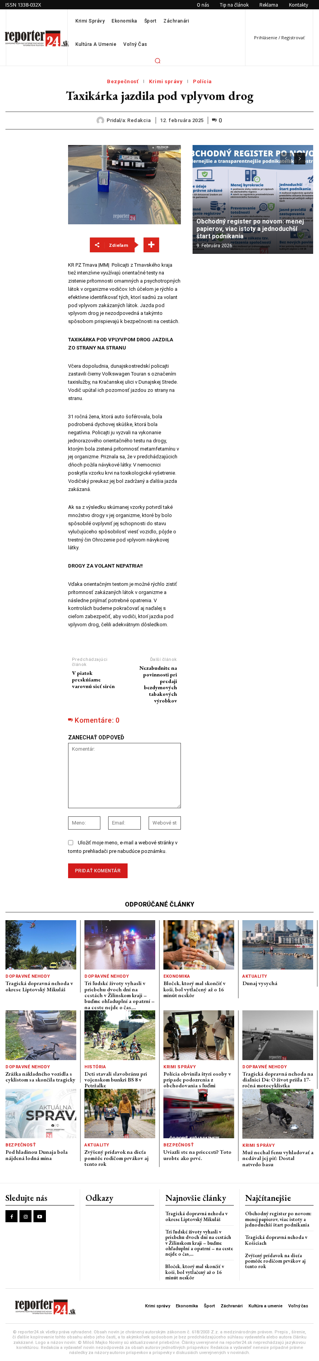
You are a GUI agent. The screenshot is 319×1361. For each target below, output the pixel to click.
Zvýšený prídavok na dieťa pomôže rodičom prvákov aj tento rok (116, 1157)
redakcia (139, 120)
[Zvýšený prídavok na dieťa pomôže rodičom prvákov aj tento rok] (119, 1113)
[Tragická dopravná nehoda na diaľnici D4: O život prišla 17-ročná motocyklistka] (277, 1035)
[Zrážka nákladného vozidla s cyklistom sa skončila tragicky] (40, 1035)
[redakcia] (101, 120)
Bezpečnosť (122, 81)
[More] (151, 245)
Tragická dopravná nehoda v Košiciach (276, 1240)
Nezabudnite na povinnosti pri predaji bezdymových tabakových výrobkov (158, 684)
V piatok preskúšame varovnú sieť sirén (93, 679)
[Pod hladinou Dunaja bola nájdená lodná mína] (40, 1113)
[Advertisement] (31, 261)
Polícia (202, 81)
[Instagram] (25, 1216)
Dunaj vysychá (259, 983)
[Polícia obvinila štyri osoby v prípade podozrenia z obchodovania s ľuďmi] (198, 1035)
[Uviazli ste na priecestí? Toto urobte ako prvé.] (198, 1113)
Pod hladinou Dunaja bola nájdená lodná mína (36, 1154)
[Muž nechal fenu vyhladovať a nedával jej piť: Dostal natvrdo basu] (278, 1114)
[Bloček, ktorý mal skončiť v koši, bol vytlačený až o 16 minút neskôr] (198, 945)
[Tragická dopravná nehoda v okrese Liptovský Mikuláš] (40, 945)
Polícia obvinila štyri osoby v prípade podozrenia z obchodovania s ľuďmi (197, 1079)
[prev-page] (285, 158)
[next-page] (299, 158)
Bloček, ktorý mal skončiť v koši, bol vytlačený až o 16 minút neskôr (194, 989)
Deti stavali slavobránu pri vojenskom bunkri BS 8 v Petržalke (115, 1079)
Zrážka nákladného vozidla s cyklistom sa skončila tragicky (40, 1076)
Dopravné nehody (27, 976)
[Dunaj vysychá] (277, 945)
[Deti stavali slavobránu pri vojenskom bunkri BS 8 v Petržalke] (119, 1035)
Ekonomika (176, 976)
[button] (157, 61)
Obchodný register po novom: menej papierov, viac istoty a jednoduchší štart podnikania (250, 229)
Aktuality (254, 976)
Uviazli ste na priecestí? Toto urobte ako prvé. (197, 1154)
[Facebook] (11, 1216)
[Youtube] (39, 1216)
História (95, 1067)
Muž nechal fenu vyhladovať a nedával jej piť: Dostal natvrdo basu (278, 1158)
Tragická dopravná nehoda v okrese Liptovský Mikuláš (39, 986)
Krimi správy (165, 81)
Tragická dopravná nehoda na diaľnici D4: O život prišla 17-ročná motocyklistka (277, 1079)
